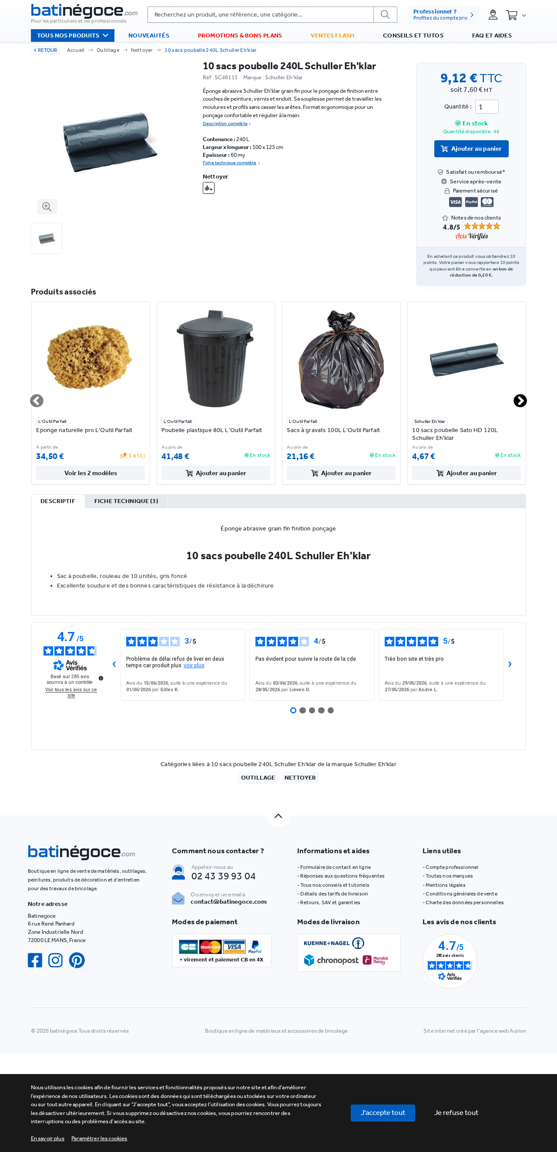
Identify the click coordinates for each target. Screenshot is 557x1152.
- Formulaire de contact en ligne (334, 867)
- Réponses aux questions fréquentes (341, 876)
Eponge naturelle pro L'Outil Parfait (84, 430)
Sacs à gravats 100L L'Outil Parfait (333, 430)
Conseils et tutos (413, 35)
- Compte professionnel (450, 867)
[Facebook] (38, 960)
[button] (99, 1138)
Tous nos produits (68, 35)
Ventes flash (332, 35)
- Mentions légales (444, 885)
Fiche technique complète (229, 163)
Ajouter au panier (476, 148)
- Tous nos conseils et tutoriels (333, 885)
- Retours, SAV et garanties (328, 902)
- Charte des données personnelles (463, 902)
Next (516, 398)
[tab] (58, 502)
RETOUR (47, 50)
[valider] (385, 15)
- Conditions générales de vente (460, 894)
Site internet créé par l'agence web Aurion (474, 1030)
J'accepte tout (383, 1112)
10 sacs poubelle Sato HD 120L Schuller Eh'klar (455, 434)
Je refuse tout (456, 1112)
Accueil (76, 50)
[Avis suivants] (510, 664)
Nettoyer (141, 50)
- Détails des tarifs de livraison (332, 894)
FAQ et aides (492, 35)
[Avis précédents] (113, 664)
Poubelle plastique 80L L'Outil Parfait (211, 430)
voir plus (194, 665)
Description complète (225, 123)
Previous (32, 398)
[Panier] (516, 15)
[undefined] (101, 678)
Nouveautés (148, 35)
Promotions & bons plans (240, 35)
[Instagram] (58, 960)
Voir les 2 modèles (90, 473)
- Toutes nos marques (448, 876)
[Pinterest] (80, 960)
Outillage (108, 50)
